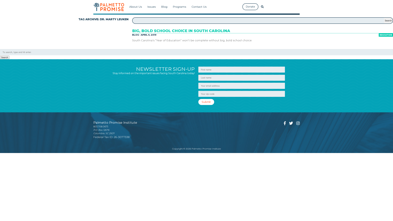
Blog (164, 6)
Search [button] (4, 57)
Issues (151, 6)
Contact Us (199, 6)
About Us (135, 6)
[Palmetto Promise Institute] (108, 6)
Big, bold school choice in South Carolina (181, 31)
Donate (250, 6)
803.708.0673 (100, 126)
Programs (179, 6)
